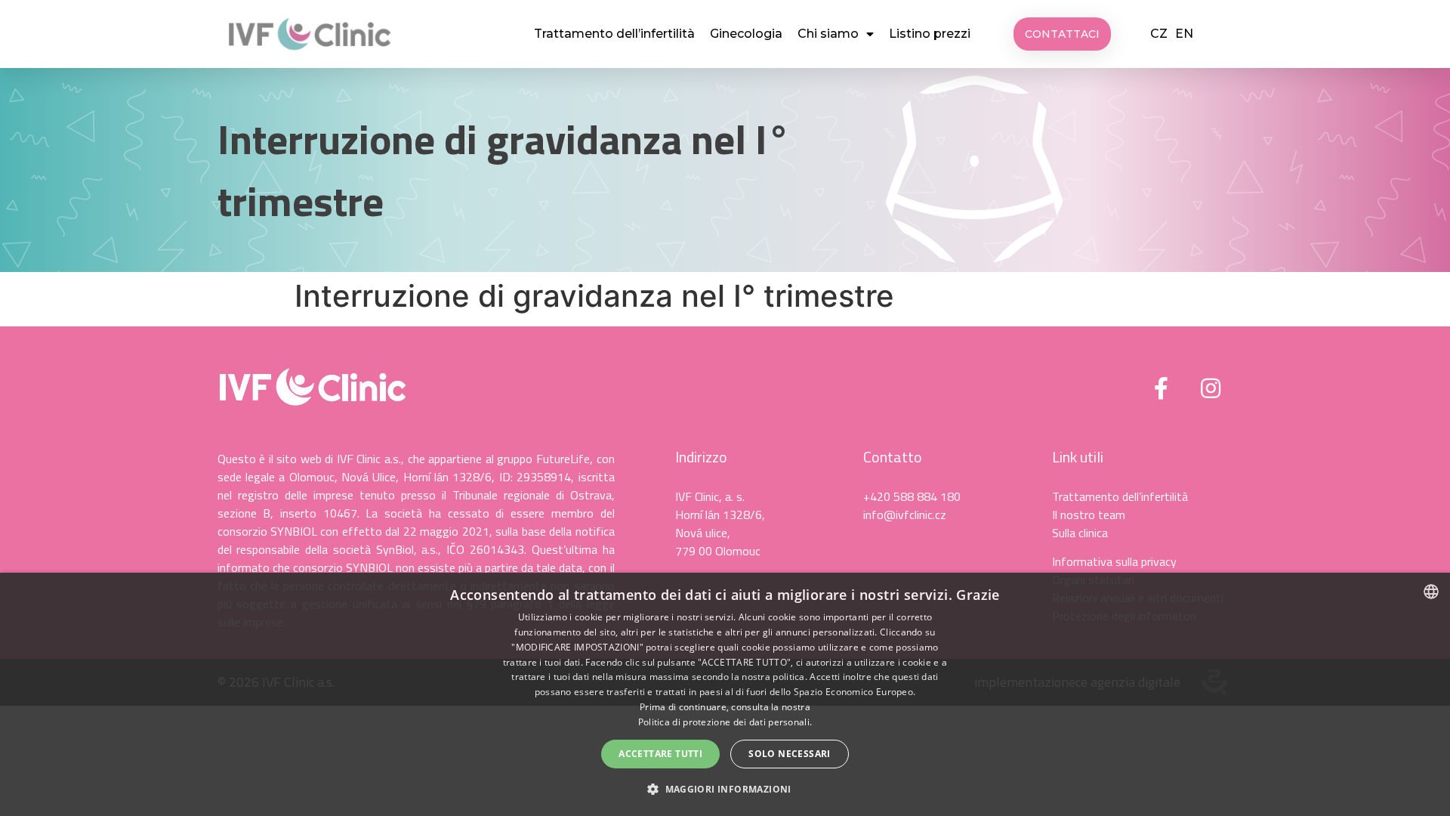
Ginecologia (746, 33)
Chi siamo (828, 33)
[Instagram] (1210, 388)
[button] (1062, 34)
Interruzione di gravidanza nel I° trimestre (504, 170)
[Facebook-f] (1161, 388)
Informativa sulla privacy (1114, 561)
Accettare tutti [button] (660, 753)
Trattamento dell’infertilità (614, 33)
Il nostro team (1088, 514)
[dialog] (725, 694)
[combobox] (1431, 591)
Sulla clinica (1080, 533)
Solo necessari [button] (789, 753)
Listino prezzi (929, 33)
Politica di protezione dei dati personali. (725, 722)
